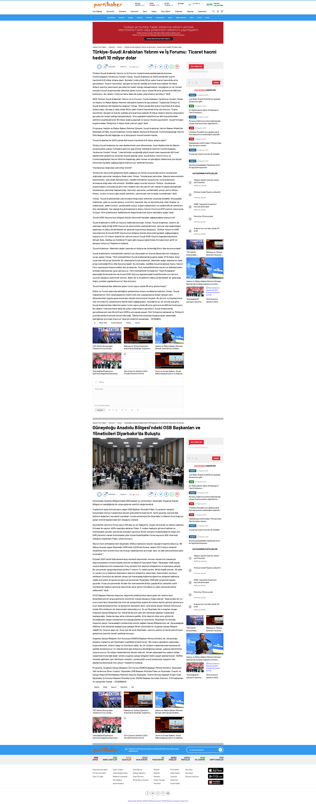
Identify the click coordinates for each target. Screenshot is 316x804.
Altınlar (130, 18)
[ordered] (122, 409)
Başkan (96, 687)
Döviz (192, 18)
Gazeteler (202, 11)
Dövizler (121, 18)
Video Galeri (175, 773)
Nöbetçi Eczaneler (120, 776)
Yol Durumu (200, 759)
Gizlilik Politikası (148, 801)
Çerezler (158, 801)
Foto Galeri (165, 11)
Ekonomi (134, 11)
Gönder (100, 410)
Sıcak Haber (175, 783)
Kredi (207, 18)
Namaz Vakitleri (110, 759)
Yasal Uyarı (184, 801)
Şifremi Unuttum (192, 776)
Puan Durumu (158, 759)
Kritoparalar (160, 18)
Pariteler (149, 18)
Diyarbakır (124, 687)
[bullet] (126, 409)
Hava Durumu (142, 759)
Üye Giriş (188, 769)
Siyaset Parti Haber (99, 47)
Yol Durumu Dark (99, 773)
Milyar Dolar (103, 323)
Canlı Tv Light (98, 776)
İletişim (139, 801)
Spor (145, 11)
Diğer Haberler (181, 18)
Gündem (122, 11)
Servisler (110, 11)
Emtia (199, 18)
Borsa (170, 18)
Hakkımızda (132, 801)
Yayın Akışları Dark (120, 773)
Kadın (154, 11)
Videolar (178, 11)
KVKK (164, 801)
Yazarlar (190, 11)
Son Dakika (97, 11)
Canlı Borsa (111, 18)
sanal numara (118, 783)
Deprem (114, 687)
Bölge (105, 687)
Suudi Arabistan (116, 323)
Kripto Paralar (216, 759)
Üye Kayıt (189, 773)
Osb (132, 687)
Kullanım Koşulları (173, 801)
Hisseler (139, 18)
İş (94, 323)
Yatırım (137, 323)
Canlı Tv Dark (118, 769)
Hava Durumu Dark (100, 769)
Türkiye (128, 323)
